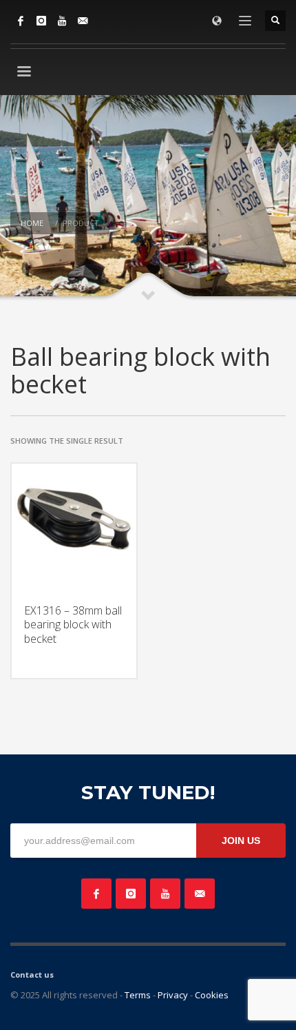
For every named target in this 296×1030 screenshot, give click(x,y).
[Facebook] (20, 20)
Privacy (173, 995)
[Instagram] (41, 20)
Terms (138, 995)
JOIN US (241, 840)
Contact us (32, 974)
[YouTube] (62, 20)
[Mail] (82, 20)
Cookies (212, 995)
